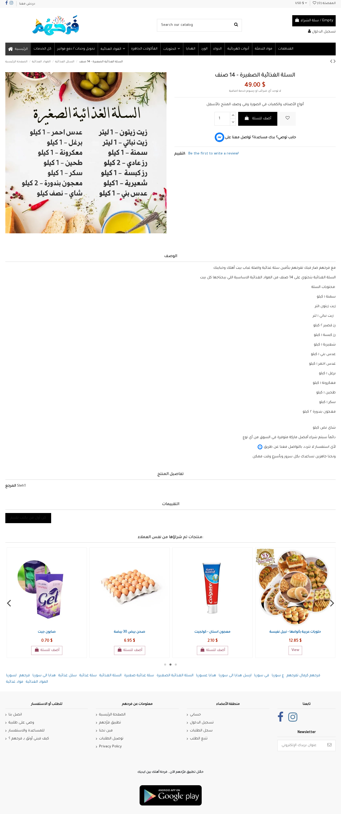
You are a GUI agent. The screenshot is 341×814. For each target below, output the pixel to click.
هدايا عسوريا (206, 676)
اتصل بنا (15, 715)
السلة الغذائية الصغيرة (175, 676)
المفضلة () (326, 3)
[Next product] (335, 62)
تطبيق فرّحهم (110, 723)
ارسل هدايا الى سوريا (235, 676)
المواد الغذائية (37, 682)
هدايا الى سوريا (44, 676)
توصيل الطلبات (111, 739)
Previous (9, 602)
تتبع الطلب (199, 739)
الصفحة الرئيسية (112, 715)
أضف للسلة (261, 119)
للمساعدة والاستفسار (26, 731)
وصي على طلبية (21, 723)
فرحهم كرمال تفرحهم (303, 676)
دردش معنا (27, 4)
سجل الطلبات (201, 731)
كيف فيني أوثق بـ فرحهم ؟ (29, 739)
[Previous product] (332, 62)
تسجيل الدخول (202, 723)
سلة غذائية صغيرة (139, 676)
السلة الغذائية (110, 676)
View (295, 650)
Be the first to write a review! (213, 154)
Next (332, 602)
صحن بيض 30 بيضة (129, 632)
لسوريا (11, 676)
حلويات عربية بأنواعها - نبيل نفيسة (295, 632)
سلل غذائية (67, 676)
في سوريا (261, 676)
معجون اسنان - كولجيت (212, 632)
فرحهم (24, 676)
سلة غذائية (88, 676)
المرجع (10, 486)
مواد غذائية (14, 682)
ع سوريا (278, 676)
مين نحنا (106, 731)
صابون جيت (47, 632)
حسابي (195, 715)
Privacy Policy (110, 747)
